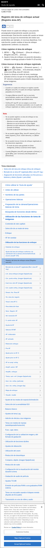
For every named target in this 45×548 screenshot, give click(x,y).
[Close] (41, 507)
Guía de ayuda (8, 5)
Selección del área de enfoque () (22, 169)
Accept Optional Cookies (22, 544)
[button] (43, 5)
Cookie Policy (16, 527)
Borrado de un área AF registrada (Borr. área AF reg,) (23, 172)
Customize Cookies (22, 532)
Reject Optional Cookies (22, 538)
